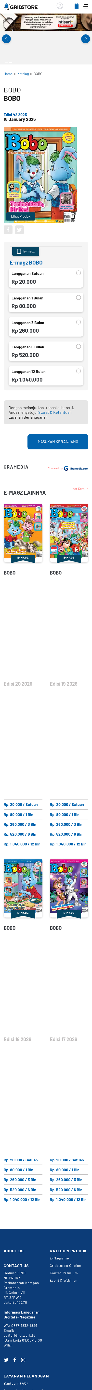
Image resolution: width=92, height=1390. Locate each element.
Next (85, 38)
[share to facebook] (8, 229)
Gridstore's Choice (65, 1265)
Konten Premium (64, 1273)
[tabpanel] (46, 22)
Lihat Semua (78, 489)
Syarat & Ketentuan (55, 412)
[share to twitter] (19, 229)
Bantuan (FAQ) (15, 1383)
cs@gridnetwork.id (20, 1335)
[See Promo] (46, 22)
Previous (6, 38)
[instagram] (23, 1360)
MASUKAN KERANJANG (58, 441)
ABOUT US (14, 1250)
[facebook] (14, 1360)
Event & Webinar (63, 1280)
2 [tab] (10, 62)
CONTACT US (16, 1265)
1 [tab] (6, 62)
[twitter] (6, 1360)
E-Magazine (59, 1258)
